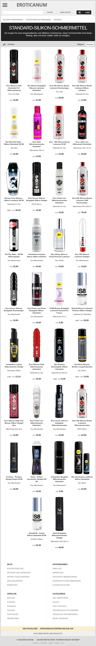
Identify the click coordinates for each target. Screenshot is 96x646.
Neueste (90, 44)
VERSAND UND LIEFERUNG (18, 573)
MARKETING (12, 585)
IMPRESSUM (58, 573)
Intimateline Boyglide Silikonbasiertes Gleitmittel (59, 479)
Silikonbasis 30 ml (59, 316)
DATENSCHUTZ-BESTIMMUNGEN (67, 581)
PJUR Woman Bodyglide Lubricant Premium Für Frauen (59, 310)
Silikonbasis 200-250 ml (59, 541)
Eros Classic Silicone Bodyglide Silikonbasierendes (59, 423)
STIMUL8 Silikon (37, 539)
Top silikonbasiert (36, 94)
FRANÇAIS (11, 606)
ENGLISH (11, 598)
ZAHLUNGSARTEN (15, 581)
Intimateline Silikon (14, 370)
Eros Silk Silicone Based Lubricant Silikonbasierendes (82, 423)
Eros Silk (59, 92)
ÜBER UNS (57, 569)
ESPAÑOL (11, 602)
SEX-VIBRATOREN (60, 598)
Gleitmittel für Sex (82, 94)
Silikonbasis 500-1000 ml (82, 206)
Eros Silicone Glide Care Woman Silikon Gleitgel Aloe (14, 423)
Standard (57, 20)
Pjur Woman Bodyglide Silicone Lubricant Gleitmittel (37, 88)
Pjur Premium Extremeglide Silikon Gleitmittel (59, 366)
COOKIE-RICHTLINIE (61, 585)
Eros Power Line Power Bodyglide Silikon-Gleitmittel (37, 310)
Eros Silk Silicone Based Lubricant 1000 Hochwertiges (82, 200)
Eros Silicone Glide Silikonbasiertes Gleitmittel (36, 366)
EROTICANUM (32, 4)
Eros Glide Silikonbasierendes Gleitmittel (36, 144)
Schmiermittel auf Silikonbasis (38, 20)
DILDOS (56, 602)
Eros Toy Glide (14, 94)
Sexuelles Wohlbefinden (13, 20)
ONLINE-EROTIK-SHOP (46, 640)
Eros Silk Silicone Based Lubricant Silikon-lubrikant (82, 88)
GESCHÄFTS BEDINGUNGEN (65, 577)
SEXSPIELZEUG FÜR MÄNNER (65, 610)
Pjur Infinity (59, 260)
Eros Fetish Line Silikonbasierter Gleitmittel (36, 423)
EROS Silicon (37, 204)
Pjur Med (14, 148)
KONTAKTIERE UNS (15, 569)
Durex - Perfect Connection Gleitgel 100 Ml (36, 479)
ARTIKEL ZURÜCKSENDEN (18, 577)
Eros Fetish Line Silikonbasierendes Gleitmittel (59, 200)
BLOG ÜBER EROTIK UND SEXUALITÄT (48, 633)
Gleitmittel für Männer (59, 373)
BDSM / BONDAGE (60, 618)
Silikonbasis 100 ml (37, 150)
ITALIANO (11, 610)
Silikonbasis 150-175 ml (82, 148)
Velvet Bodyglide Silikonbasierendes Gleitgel (59, 535)
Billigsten (80, 44)
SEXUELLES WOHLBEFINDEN (65, 614)
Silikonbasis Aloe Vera (14, 429)
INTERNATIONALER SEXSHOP (67, 640)
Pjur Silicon (82, 370)
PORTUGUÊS (12, 614)
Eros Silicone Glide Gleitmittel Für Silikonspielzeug (14, 88)
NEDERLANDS (13, 618)
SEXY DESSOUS (59, 606)
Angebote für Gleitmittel (82, 314)
